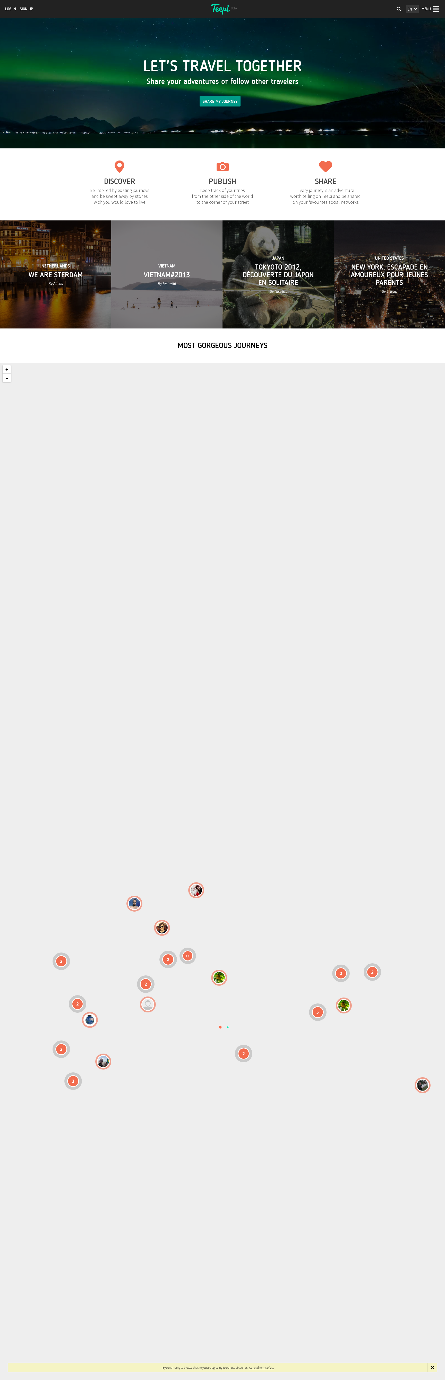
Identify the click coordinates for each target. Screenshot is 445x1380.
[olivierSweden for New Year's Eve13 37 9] (196, 890)
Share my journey (220, 101)
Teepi (222, 9)
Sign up (26, 9)
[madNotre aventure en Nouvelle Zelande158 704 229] (422, 1085)
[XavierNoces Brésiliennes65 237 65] (103, 1061)
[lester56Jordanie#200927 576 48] (219, 977)
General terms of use (261, 1367)
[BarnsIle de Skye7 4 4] (162, 927)
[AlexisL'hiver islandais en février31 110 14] (134, 903)
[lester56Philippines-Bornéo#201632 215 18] (343, 1005)
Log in (10, 9)
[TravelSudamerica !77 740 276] (89, 1019)
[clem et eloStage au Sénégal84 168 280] (147, 1004)
